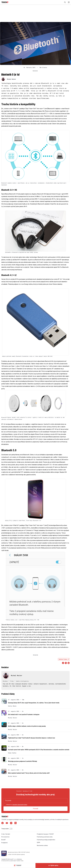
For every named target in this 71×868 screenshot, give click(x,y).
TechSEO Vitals (19, 860)
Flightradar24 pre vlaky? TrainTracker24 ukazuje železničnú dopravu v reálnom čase (31, 738)
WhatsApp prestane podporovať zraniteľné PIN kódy (22, 761)
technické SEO (5, 860)
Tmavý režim (5, 828)
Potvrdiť (35, 808)
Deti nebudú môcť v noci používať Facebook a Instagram (23, 714)
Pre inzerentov (5, 837)
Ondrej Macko (12, 706)
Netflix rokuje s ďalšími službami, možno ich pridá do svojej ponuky (27, 726)
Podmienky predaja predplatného (46, 839)
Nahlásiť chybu (63, 659)
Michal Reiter (11, 79)
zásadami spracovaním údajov (19, 804)
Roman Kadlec (12, 753)
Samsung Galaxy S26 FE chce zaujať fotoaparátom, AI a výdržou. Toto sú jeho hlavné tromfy (33, 703)
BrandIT (3, 839)
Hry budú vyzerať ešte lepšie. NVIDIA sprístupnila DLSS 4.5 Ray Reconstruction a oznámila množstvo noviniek (38, 749)
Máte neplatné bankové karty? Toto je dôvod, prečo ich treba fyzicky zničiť (29, 773)
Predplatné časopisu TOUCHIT (45, 834)
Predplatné (4, 842)
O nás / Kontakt (5, 834)
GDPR (38, 842)
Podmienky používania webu (45, 837)
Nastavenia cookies (42, 845)
